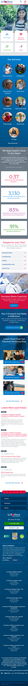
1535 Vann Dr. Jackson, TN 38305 (14, 628)
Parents (6, 498)
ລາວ (13, 673)
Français (17, 670)
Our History (6, 560)
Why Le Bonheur (7, 558)
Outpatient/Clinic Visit (8, 264)
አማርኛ (5, 670)
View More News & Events (12, 483)
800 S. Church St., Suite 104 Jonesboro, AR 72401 (14, 639)
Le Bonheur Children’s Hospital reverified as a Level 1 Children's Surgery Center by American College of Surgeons (14, 434)
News (3, 411)
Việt (26, 673)
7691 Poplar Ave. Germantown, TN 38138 (14, 610)
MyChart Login (14, 528)
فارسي (13, 670)
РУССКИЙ (17, 673)
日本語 (5, 673)
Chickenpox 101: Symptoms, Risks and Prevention (14, 377)
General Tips (5, 268)
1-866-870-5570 (14, 612)
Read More (14, 305)
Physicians (7, 503)
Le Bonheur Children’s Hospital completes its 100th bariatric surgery (12, 415)
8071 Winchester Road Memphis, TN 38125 (14, 618)
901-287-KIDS (14, 523)
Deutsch (22, 670)
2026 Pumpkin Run (7, 472)
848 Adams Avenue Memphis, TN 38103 (14, 574)
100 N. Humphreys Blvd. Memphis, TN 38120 (14, 591)
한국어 (9, 673)
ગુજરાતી (26, 670)
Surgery (4, 260)
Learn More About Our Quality (14, 167)
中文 (11, 670)
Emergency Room (7, 252)
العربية (8, 670)
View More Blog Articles (12, 401)
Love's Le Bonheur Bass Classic (11, 456)
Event (3, 451)
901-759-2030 (14, 620)
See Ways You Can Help (13, 327)
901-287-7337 (14, 593)
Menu (25, 3)
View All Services (13, 143)
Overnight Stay (6, 256)
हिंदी (2, 673)
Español (2, 670)
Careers (15, 560)
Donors (6, 508)
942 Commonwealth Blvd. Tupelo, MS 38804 (14, 649)
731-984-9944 (14, 630)
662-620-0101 (14, 650)
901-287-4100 (14, 602)
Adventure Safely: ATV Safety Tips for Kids (14, 393)
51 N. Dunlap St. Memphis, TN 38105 (14, 582)
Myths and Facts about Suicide (13, 362)
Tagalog (22, 673)
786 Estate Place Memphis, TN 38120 (14, 600)
